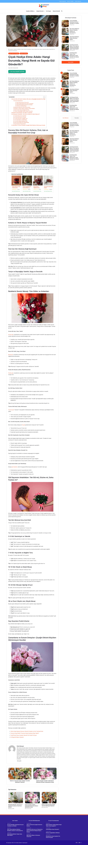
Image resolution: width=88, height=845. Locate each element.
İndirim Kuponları (62, 1)
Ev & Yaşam (48, 11)
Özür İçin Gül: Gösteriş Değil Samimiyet (22, 109)
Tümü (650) (70, 62)
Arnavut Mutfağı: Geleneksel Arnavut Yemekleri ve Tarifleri (74, 22)
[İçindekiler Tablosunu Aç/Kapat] (43, 97)
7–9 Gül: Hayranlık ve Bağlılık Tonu (21, 118)
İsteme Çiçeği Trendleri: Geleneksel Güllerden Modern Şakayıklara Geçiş (31, 806)
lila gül (23, 424)
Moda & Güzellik (56, 11)
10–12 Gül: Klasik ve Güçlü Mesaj (21, 119)
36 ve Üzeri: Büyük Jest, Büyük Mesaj (22, 122)
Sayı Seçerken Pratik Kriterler (20, 123)
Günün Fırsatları (70, 1)
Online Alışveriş (78, 1)
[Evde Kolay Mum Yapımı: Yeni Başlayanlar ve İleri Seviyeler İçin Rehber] (65, 55)
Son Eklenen (65, 118)
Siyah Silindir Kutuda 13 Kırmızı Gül (23, 102)
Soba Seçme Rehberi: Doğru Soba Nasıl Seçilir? (74, 38)
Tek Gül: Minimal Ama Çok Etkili (20, 115)
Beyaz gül (10, 354)
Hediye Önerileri (39, 11)
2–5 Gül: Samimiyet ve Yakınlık (20, 117)
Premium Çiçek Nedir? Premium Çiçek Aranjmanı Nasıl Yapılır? (25, 733)
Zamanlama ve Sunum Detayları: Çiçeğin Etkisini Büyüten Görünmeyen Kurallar (28, 125)
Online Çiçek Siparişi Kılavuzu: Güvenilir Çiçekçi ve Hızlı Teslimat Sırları (27, 731)
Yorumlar (77, 118)
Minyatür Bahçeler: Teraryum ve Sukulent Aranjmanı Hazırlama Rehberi (15, 806)
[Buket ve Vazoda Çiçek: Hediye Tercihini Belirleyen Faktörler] (49, 797)
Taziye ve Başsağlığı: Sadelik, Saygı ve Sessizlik (24, 111)
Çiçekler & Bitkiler (30, 11)
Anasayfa (11, 49)
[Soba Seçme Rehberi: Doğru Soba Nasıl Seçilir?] (65, 39)
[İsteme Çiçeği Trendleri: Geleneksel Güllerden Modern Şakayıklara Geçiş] (32, 797)
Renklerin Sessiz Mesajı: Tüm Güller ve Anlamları (22, 112)
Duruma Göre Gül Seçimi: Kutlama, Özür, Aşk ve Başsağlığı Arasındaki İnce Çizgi (28, 99)
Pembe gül (10, 373)
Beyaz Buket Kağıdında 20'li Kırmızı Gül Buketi (24, 104)
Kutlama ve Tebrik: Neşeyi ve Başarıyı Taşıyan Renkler (25, 108)
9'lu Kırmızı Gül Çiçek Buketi (21, 105)
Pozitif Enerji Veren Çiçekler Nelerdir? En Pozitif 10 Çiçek (24, 735)
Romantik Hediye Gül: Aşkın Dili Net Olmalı (22, 107)
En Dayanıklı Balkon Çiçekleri (17, 737)
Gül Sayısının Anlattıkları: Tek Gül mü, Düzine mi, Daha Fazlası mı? (25, 114)
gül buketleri (14, 466)
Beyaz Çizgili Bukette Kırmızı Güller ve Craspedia (25, 103)
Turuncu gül (11, 409)
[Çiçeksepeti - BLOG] (44, 6)
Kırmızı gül (10, 334)
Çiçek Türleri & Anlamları (26, 49)
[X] (17, 761)
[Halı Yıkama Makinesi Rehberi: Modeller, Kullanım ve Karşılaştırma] (65, 31)
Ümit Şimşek (20, 746)
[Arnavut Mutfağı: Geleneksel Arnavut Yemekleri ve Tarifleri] (65, 23)
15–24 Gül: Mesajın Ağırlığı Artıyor (21, 121)
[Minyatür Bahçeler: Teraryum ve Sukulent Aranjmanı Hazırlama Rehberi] (15, 797)
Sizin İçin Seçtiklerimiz (18, 100)
